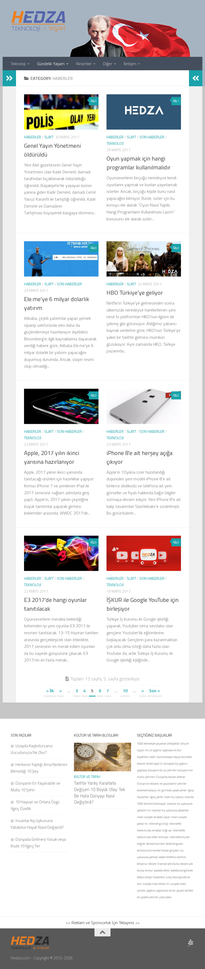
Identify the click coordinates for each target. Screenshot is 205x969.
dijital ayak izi (154, 763)
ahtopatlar (173, 743)
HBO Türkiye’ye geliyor (135, 292)
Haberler (32, 137)
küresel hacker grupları (165, 850)
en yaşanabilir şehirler (173, 783)
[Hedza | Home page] (39, 21)
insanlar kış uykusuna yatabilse (170, 810)
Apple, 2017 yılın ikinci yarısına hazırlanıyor (51, 457)
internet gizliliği (158, 824)
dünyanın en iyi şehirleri (162, 770)
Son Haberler (151, 137)
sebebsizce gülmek (182, 870)
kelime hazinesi (155, 844)
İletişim (130, 63)
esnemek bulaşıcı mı (149, 790)
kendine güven (174, 844)
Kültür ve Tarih (87, 776)
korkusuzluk (144, 850)
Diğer (107, 63)
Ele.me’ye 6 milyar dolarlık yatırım (56, 303)
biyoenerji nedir (146, 757)
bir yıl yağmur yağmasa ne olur (163, 750)
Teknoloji (18, 63)
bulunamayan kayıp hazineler (174, 757)
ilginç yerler (156, 797)
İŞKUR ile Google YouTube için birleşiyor (143, 604)
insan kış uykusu (174, 797)
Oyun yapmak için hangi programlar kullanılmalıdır (139, 163)
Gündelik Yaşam (51, 63)
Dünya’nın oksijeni (148, 783)
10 (125, 690)
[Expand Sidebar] (9, 78)
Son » (154, 690)
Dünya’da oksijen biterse (170, 777)
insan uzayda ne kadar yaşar (153, 817)
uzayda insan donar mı (156, 884)
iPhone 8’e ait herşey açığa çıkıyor (139, 457)
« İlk (50, 690)
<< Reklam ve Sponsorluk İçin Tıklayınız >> (103, 922)
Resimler (84, 63)
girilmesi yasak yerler (174, 790)
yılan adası (165, 897)
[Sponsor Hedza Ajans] (190, 943)
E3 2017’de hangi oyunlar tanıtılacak (55, 604)
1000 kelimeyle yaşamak (151, 743)
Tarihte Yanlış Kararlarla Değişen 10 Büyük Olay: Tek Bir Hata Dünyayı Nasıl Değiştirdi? (99, 792)
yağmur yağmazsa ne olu (161, 890)
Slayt (49, 137)
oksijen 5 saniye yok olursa (163, 864)
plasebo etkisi (162, 870)
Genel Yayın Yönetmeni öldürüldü (52, 150)
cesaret (141, 763)
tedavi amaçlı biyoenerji (151, 877)
